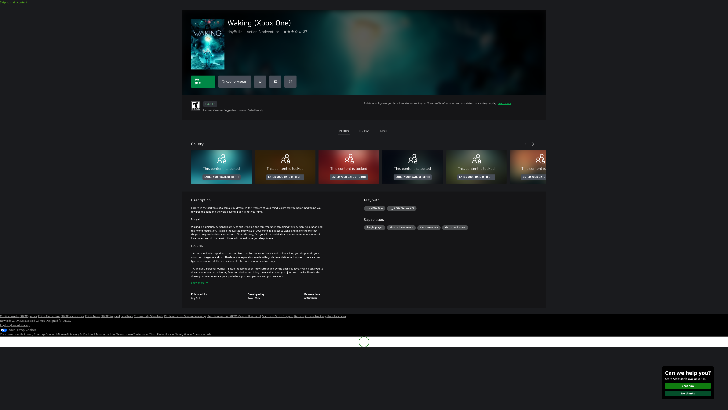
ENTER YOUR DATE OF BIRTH (221, 177)
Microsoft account (249, 316)
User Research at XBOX (222, 316)
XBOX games (28, 316)
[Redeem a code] (290, 82)
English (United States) (15, 325)
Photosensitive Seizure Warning (185, 316)
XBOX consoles (10, 316)
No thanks (688, 393)
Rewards (5, 320)
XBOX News (92, 316)
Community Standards (148, 316)
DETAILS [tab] (344, 131)
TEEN (208, 104)
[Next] (533, 144)
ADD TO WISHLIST (237, 81)
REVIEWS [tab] (364, 131)
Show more (197, 282)
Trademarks (141, 334)
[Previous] (525, 144)
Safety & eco (183, 334)
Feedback (127, 316)
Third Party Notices (161, 334)
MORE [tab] (384, 131)
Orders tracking (315, 316)
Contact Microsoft (57, 334)
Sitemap (39, 334)
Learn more (504, 103)
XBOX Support (110, 316)
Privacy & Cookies (81, 334)
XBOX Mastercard (23, 320)
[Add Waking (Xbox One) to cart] (260, 82)
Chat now (688, 386)
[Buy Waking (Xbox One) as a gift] (275, 82)
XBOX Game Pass (49, 316)
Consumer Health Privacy (16, 334)
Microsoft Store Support (277, 316)
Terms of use (124, 334)
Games (40, 320)
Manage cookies (104, 334)
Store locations (336, 316)
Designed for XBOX (58, 320)
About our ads (202, 334)
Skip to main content (13, 2)
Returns (299, 316)
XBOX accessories (72, 316)
